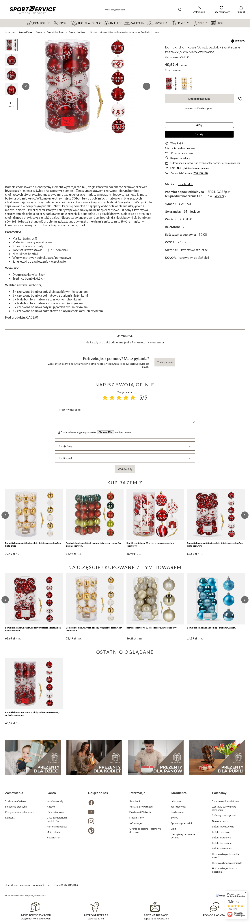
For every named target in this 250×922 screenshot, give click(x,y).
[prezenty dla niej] (94, 757)
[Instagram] (104, 821)
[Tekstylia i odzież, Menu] (102, 22)
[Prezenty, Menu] (190, 22)
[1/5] (105, 397)
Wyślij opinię (125, 469)
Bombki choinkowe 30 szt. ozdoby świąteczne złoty (151, 627)
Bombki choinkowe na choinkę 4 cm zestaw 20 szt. (211, 627)
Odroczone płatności (181, 162)
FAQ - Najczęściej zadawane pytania (189, 168)
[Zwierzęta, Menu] (145, 22)
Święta (39, 32)
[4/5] (125, 397)
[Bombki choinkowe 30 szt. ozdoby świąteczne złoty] (155, 598)
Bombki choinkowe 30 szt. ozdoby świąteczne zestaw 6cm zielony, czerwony (94, 544)
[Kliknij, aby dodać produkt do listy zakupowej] (240, 98)
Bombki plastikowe (77, 32)
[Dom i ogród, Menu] (52, 22)
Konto (51, 793)
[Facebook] (104, 803)
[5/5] (132, 397)
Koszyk (51, 806)
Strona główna (25, 32)
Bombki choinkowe (55, 32)
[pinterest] (104, 831)
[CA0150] (171, 84)
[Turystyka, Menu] (169, 22)
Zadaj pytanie (165, 362)
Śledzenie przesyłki (16, 806)
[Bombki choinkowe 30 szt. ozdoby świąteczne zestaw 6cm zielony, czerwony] (95, 514)
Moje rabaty (53, 831)
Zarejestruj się (55, 801)
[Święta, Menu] (209, 22)
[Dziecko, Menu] (122, 22)
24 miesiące (192, 211)
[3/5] (119, 397)
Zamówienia (14, 793)
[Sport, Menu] (69, 22)
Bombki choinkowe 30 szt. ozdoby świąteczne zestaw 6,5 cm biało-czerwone (32, 714)
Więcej (219, 196)
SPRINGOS (185, 184)
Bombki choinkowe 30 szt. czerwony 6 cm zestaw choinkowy (150, 544)
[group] (86, 86)
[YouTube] (104, 812)
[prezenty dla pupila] (217, 757)
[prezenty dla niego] (156, 757)
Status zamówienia (16, 801)
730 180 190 (200, 173)
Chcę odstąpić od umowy (19, 812)
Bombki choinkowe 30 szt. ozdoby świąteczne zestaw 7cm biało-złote (33, 544)
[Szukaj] (180, 9)
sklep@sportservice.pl (17, 885)
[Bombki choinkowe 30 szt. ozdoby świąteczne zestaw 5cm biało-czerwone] (216, 514)
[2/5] (112, 397)
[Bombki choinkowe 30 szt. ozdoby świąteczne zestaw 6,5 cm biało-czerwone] (34, 683)
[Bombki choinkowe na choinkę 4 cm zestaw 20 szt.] (216, 598)
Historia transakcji (57, 826)
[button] (25, 86)
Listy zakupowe (55, 812)
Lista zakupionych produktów (57, 819)
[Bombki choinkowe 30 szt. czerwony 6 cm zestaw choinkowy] (155, 514)
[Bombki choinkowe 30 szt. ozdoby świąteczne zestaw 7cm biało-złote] (34, 514)
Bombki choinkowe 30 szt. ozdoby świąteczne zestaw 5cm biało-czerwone (215, 544)
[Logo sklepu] (32, 10)
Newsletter (53, 837)
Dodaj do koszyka (199, 98)
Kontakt (10, 817)
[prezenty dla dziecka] (33, 757)
